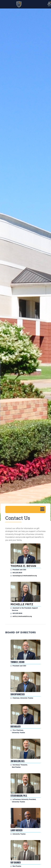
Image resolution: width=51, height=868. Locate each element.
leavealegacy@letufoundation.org (25, 575)
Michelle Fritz (22, 604)
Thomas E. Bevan (23, 566)
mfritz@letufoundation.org (22, 616)
